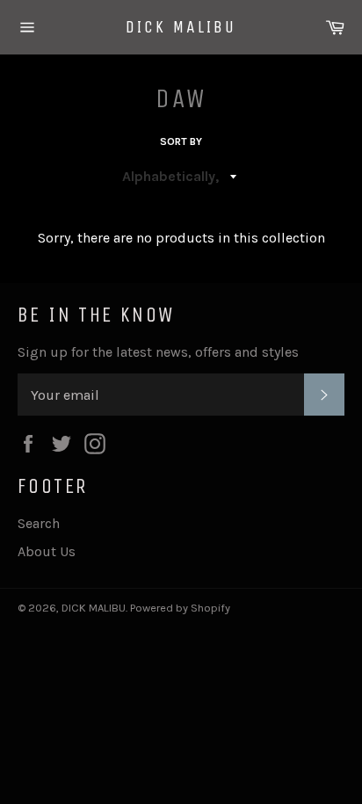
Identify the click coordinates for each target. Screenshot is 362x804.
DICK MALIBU (181, 27)
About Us (47, 551)
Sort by (181, 141)
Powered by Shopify (180, 607)
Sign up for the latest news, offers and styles (158, 352)
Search (39, 523)
